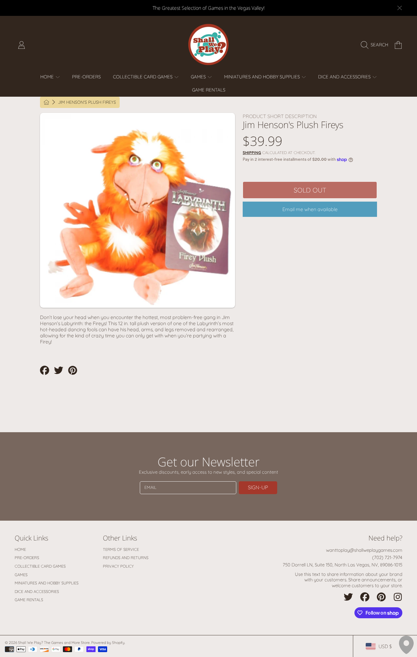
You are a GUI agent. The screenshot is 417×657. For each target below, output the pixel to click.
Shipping (252, 152)
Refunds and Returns (125, 557)
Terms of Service (121, 549)
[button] (376, 45)
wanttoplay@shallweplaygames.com (364, 550)
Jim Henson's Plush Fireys (87, 102)
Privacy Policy (118, 566)
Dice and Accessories (345, 77)
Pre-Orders (27, 557)
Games (199, 77)
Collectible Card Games (143, 77)
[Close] (400, 8)
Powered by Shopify (108, 642)
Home (47, 77)
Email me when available (310, 209)
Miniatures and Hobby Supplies (262, 77)
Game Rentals (29, 599)
